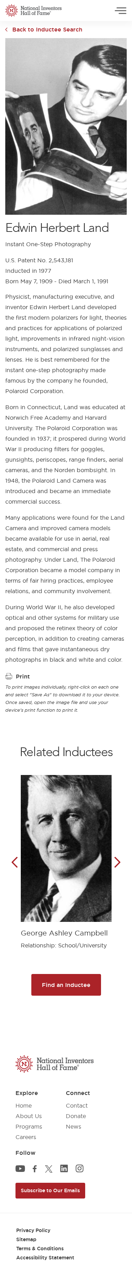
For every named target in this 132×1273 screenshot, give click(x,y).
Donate (76, 1116)
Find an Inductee (66, 985)
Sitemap (26, 1239)
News (73, 1126)
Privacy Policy (33, 1230)
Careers (25, 1137)
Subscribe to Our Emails (50, 1190)
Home (23, 1105)
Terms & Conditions (40, 1248)
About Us (28, 1116)
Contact (77, 1105)
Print (23, 676)
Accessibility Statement (45, 1257)
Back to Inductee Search (47, 29)
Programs (28, 1126)
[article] (66, 856)
